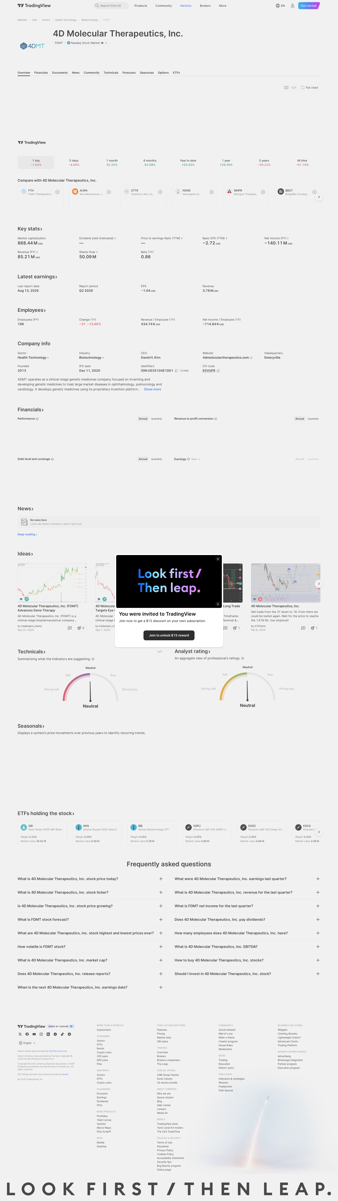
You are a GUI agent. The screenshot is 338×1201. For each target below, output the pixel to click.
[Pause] (217, 604)
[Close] (217, 558)
